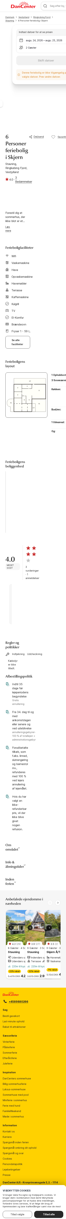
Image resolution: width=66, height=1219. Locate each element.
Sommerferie (10, 1052)
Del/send (39, 136)
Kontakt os (9, 1131)
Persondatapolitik (13, 1164)
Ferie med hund (11, 1105)
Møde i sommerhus (13, 1116)
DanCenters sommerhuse (17, 1078)
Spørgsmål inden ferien (16, 1142)
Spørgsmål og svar (13, 1153)
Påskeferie (9, 1047)
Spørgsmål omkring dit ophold (19, 1147)
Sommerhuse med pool (16, 1094)
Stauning (9, 20)
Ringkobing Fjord (41, 17)
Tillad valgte (17, 1214)
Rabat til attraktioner (14, 1026)
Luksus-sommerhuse (14, 1089)
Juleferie (8, 1063)
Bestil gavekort (11, 1016)
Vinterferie (9, 1041)
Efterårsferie (10, 1058)
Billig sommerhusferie (14, 1083)
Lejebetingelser (11, 1169)
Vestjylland (23, 17)
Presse (6, 1174)
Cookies (7, 1158)
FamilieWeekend (12, 1111)
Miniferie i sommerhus (15, 1100)
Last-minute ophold (13, 1021)
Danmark (9, 17)
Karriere (7, 1136)
